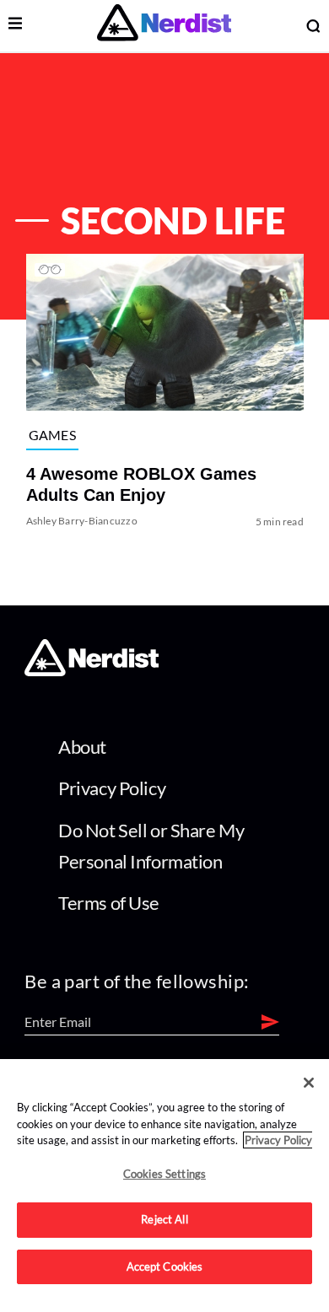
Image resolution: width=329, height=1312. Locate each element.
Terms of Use (108, 902)
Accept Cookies (165, 1266)
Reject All (164, 1219)
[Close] (308, 1082)
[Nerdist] (164, 25)
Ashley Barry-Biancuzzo (81, 520)
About (82, 746)
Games (52, 435)
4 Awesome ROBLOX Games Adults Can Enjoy (140, 484)
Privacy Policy (111, 788)
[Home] (91, 671)
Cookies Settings (164, 1173)
